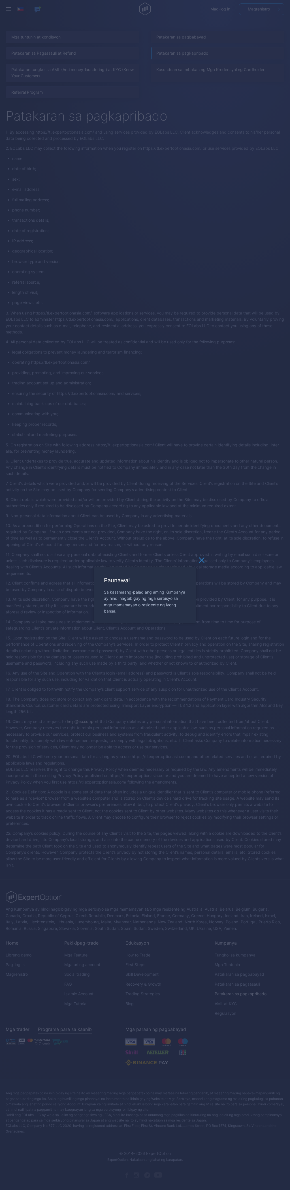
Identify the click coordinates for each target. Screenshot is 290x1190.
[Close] (201, 561)
